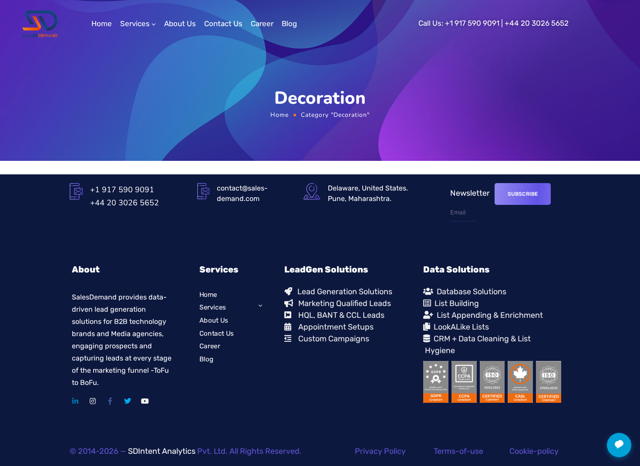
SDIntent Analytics (161, 451)
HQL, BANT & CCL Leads (337, 315)
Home (101, 23)
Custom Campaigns (333, 339)
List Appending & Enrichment (488, 315)
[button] (619, 445)
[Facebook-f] (110, 401)
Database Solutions (469, 291)
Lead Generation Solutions (342, 291)
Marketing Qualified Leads (342, 303)
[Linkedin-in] (75, 401)
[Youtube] (144, 401)
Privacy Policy (380, 451)
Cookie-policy (534, 451)
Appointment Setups (332, 327)
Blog (289, 23)
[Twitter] (127, 401)
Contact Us (223, 23)
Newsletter (470, 193)
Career (262, 23)
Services (135, 23)
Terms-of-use (458, 451)
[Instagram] (92, 401)
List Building (455, 303)
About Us (180, 23)
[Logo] (39, 23)
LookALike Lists (459, 327)
